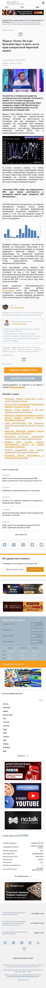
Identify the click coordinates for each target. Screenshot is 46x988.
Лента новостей (10, 470)
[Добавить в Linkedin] (20, 34)
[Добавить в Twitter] (10, 34)
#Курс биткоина (18, 347)
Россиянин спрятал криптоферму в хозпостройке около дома (24, 456)
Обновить (21, 756)
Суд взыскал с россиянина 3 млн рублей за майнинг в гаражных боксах (24, 405)
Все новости (21, 535)
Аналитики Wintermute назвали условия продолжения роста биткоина (24, 432)
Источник (8, 364)
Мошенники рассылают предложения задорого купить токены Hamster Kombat (24, 437)
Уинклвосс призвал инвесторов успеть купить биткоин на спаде (24, 400)
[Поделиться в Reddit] (31, 34)
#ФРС (14, 349)
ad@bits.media (39, 933)
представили (8, 290)
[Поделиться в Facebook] (4, 34)
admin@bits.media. (25, 972)
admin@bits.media (37, 913)
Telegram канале (16, 387)
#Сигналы (38, 349)
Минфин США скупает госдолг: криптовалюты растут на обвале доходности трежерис (24, 444)
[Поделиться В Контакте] (26, 34)
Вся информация (21, 876)
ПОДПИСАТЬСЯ (35, 569)
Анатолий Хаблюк (17, 308)
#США (28, 347)
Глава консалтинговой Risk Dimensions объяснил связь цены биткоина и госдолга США (24, 425)
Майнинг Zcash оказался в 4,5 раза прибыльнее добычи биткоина (24, 411)
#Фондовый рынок (25, 349)
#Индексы (6, 347)
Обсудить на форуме (23, 378)
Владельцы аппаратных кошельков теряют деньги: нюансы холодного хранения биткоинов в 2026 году (24, 417)
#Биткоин (6, 349)
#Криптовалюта (8, 351)
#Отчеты (36, 347)
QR (38, 976)
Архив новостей (23, 980)
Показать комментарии (23, 370)
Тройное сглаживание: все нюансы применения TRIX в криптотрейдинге (24, 451)
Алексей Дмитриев (19, 324)
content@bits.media (37, 923)
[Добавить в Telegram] (15, 34)
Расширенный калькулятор (13, 664)
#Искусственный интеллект (28, 351)
